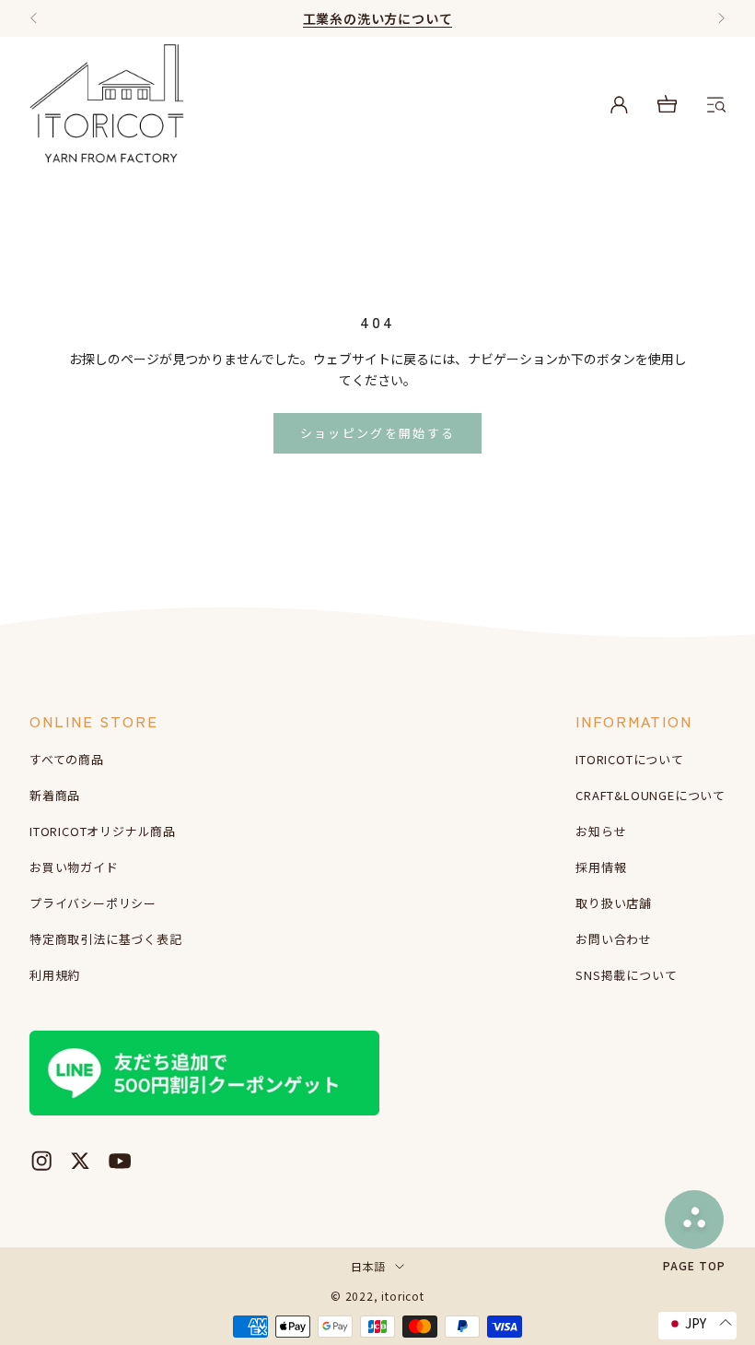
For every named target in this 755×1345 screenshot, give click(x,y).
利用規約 (54, 975)
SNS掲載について (626, 975)
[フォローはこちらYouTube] (120, 1161)
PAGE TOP (694, 1264)
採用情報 (600, 867)
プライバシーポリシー (93, 903)
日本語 (368, 1266)
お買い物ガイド (74, 867)
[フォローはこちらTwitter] (80, 1161)
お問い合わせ (613, 939)
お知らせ (600, 831)
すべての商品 (66, 759)
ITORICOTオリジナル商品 (102, 831)
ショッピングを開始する (378, 433)
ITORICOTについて (629, 759)
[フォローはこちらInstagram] (41, 1161)
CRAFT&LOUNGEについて (650, 795)
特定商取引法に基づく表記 (105, 939)
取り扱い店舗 (613, 903)
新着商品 (54, 795)
